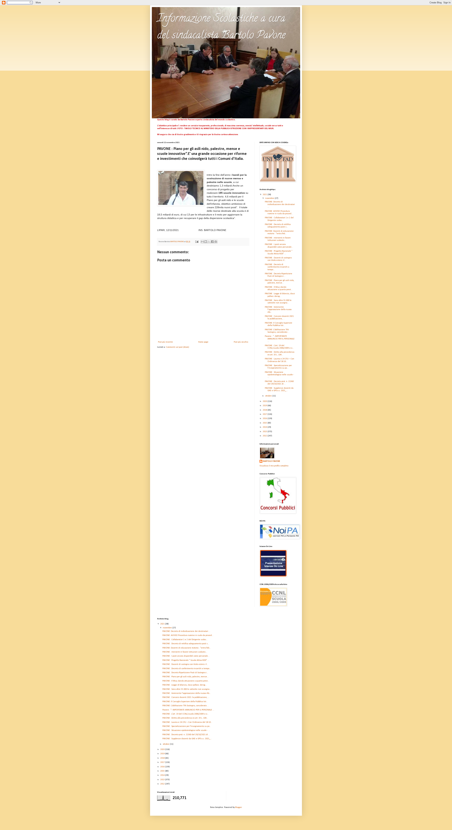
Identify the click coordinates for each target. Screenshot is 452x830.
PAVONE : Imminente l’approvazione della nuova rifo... (278, 309)
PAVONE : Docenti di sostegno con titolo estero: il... (185, 664)
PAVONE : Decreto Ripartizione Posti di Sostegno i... (185, 673)
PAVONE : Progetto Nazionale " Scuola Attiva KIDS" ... (185, 660)
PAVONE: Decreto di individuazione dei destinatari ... (280, 204)
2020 (265, 401)
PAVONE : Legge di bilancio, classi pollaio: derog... (184, 685)
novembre (270, 198)
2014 (265, 427)
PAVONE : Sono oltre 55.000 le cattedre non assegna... (186, 689)
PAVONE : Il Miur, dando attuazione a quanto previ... (185, 681)
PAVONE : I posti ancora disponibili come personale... (185, 656)
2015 (265, 423)
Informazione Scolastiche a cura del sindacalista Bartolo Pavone (221, 27)
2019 (265, 406)
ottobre (268, 396)
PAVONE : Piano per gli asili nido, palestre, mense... (185, 677)
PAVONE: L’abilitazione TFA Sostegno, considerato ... (185, 706)
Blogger (238, 807)
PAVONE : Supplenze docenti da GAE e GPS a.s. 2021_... (187, 739)
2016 (265, 418)
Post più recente (165, 342)
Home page (203, 342)
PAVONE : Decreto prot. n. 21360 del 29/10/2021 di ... (186, 735)
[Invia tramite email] (202, 241)
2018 (265, 410)
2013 (265, 432)
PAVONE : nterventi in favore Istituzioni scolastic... (184, 652)
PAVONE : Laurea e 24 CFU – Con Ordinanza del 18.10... (187, 722)
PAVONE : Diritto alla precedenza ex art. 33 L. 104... (185, 718)
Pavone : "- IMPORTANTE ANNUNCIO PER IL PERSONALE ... (280, 338)
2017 (265, 414)
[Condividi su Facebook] (212, 241)
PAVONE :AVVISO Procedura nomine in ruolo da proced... (187, 635)
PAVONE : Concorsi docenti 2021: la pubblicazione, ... (185, 697)
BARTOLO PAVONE (271, 461)
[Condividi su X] (209, 241)
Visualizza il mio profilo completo (274, 466)
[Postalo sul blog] (205, 241)
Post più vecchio (241, 342)
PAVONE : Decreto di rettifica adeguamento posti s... (185, 644)
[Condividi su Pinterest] (216, 241)
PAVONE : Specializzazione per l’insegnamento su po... (186, 726)
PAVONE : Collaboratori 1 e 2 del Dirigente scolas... (185, 640)
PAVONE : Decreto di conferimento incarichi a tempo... (277, 267)
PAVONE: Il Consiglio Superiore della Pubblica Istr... (184, 702)
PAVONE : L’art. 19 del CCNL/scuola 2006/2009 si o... (185, 714)
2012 (265, 436)
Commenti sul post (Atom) (177, 347)
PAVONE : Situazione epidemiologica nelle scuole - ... (279, 374)
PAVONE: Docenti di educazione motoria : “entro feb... (186, 648)
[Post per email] (196, 242)
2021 (265, 195)
